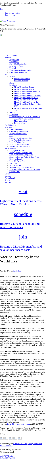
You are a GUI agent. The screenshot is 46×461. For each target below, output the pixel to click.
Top (1, 9)
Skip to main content (12, 13)
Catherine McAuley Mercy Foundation (27, 444)
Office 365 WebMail (7, 458)
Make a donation (6, 446)
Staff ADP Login (6, 456)
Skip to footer (10, 15)
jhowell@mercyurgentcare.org (18, 424)
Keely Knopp (18, 271)
